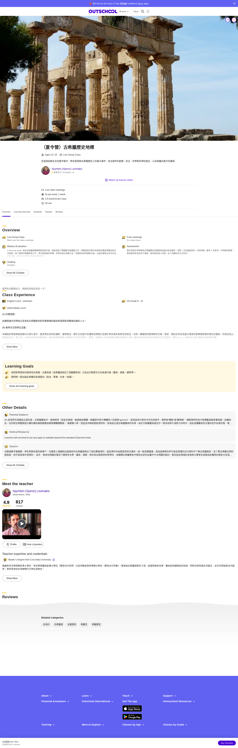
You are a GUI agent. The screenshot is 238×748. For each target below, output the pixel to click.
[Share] (227, 20)
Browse (122, 11)
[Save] (234, 20)
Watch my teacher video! (121, 180)
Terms (140, 3)
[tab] (6, 211)
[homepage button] (103, 11)
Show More (12, 347)
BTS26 (123, 3)
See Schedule (227, 743)
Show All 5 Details (15, 273)
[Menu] (147, 11)
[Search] (142, 11)
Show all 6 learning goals (21, 386)
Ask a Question (34, 544)
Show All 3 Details (15, 465)
